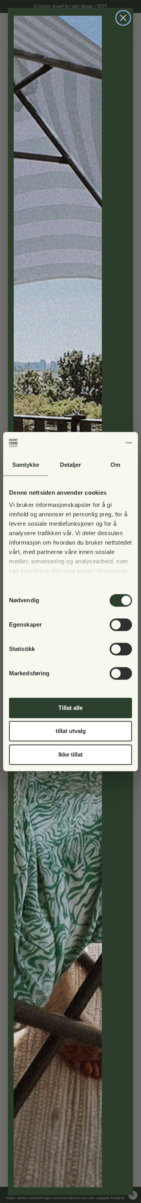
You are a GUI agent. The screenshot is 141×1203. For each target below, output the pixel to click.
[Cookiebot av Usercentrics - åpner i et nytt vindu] (99, 443)
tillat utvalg (71, 731)
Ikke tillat (70, 754)
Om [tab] (115, 464)
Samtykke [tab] (25, 464)
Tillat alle (70, 707)
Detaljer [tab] (70, 464)
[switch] (121, 624)
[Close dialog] (123, 18)
